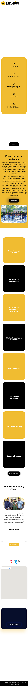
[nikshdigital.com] (10, 3)
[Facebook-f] (7, 644)
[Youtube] (21, 644)
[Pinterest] (18, 644)
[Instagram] (10, 644)
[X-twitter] (16, 644)
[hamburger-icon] (25, 3)
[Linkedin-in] (13, 644)
